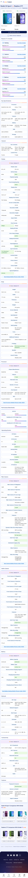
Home (2, 846)
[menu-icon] (1, 2)
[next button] (25, 816)
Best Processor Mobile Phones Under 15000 (14, 402)
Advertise (22, 859)
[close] (13, 13)
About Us (6, 859)
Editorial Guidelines (17, 862)
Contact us (16, 859)
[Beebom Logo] (7, 2)
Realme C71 (17, 25)
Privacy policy (9, 862)
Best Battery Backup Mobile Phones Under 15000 (14, 691)
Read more (24, 8)
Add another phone (14, 32)
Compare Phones (8, 846)
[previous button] (3, 816)
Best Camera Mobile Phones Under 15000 (14, 563)
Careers (11, 859)
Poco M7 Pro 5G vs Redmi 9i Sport (9, 821)
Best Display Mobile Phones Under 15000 (14, 276)
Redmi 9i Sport (4, 25)
